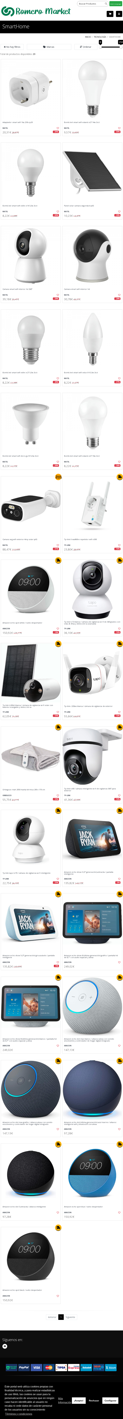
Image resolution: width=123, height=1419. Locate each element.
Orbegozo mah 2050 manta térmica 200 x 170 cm (24, 790)
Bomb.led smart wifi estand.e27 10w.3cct (82, 456)
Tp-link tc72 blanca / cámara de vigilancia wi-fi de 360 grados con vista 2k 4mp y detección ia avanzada (92, 623)
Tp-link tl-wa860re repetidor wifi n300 (80, 539)
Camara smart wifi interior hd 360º (17, 289)
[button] (49, 47)
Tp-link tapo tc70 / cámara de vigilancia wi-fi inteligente (26, 873)
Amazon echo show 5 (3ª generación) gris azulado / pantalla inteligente (29, 957)
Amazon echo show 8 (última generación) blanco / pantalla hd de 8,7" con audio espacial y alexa (30, 1040)
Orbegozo (7, 795)
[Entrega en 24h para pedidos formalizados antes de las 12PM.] (120, 477)
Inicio (88, 37)
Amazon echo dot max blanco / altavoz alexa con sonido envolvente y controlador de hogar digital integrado (89, 1040)
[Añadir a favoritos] (56, 128)
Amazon (6, 629)
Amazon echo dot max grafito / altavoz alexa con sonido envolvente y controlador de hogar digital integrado (27, 1123)
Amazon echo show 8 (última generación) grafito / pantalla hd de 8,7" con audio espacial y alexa (91, 957)
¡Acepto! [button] (78, 1400)
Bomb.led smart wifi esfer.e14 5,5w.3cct (20, 206)
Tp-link (67, 545)
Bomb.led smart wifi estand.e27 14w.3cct (82, 122)
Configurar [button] (110, 1400)
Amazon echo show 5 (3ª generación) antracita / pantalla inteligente (88, 873)
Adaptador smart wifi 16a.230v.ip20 (18, 122)
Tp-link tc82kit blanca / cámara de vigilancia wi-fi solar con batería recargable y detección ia (28, 706)
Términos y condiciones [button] (18, 1414)
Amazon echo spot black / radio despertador (22, 1290)
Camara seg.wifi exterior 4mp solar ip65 (20, 539)
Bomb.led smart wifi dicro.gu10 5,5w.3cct (20, 456)
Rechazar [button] (94, 1400)
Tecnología (100, 37)
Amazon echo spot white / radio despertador (22, 623)
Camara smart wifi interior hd (77, 289)
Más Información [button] (64, 1400)
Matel (5, 128)
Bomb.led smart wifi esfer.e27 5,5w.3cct (20, 373)
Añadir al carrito (32, 139)
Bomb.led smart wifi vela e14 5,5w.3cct (81, 373)
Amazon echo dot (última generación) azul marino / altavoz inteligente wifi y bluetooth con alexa (90, 1123)
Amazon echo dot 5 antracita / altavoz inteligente (24, 1207)
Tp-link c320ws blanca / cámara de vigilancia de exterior (88, 706)
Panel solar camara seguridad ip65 (79, 206)
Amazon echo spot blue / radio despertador (83, 1207)
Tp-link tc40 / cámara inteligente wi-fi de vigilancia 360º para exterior (90, 790)
